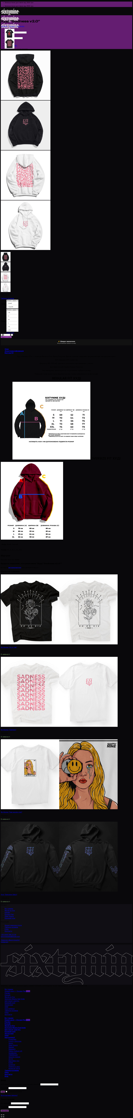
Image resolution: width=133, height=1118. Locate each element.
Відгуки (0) (9, 353)
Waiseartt (12, 1049)
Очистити (10, 333)
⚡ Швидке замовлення (66, 342)
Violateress (13, 1053)
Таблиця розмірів (7, 298)
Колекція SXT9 (14, 1069)
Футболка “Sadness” (8, 730)
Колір (3, 304)
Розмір (3, 321)
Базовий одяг (10, 918)
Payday (7, 993)
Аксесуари (9, 1005)
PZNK (11, 1063)
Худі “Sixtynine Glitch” (9, 895)
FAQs (7, 929)
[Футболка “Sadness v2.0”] (9, 48)
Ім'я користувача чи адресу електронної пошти (20, 1084)
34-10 (11, 1059)
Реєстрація (5, 1110)
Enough (7, 995)
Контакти (8, 931)
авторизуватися (14, 567)
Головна (4, 26)
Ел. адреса (5, 1103)
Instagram (4, 942)
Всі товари (9, 909)
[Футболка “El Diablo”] (9, 38)
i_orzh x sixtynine (15, 1041)
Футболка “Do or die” (9, 647)
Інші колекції (10, 1009)
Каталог (12, 26)
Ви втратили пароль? (9, 1095)
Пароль (4, 1088)
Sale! (6, 1007)
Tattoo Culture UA (15, 1051)
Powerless (20, 26)
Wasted (11, 1047)
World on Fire (10, 910)
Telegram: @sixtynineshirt (10, 940)
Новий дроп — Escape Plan (15, 991)
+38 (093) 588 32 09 (8, 935)
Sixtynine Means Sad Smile (15, 999)
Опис (7, 349)
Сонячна (12, 1065)
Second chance (14, 1057)
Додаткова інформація (14, 351)
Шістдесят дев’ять (12, 1001)
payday (7, 912)
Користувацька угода (13, 925)
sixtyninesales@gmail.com (10, 937)
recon (11, 1043)
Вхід (3, 1092)
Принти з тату (14, 1067)
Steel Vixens (9, 916)
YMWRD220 (13, 1055)
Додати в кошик (6, 337)
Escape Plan (9, 914)
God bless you (14, 1061)
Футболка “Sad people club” (11, 812)
